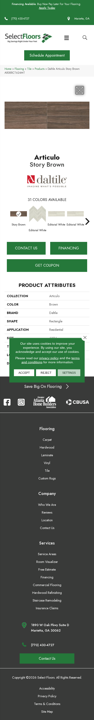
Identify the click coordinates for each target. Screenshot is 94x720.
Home (8, 69)
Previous (6, 214)
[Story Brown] (18, 214)
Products (39, 69)
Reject (46, 372)
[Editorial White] (37, 213)
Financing (68, 248)
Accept (24, 372)
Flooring (19, 69)
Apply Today (47, 8)
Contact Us (26, 248)
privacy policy (49, 358)
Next (87, 214)
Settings (69, 372)
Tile (29, 69)
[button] (47, 55)
